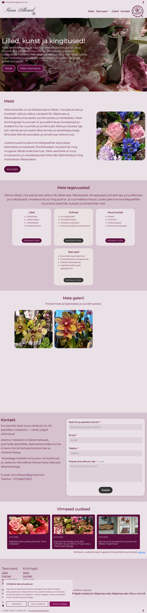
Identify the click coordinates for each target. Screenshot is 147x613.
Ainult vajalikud (38, 604)
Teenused (101, 11)
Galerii (115, 11)
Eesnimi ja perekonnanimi (85, 422)
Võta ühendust (30, 68)
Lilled (5, 572)
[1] (73, 329)
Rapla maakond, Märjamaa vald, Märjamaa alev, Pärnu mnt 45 (108, 593)
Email (73, 435)
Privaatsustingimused (38, 611)
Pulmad (6, 576)
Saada (105, 490)
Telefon (74, 448)
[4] (93, 382)
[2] (113, 329)
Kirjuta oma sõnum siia (86, 461)
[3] (53, 382)
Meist (91, 11)
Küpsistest (16, 604)
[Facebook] (143, 2)
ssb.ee (141, 552)
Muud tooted (9, 579)
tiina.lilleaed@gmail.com (15, 2)
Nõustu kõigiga (60, 604)
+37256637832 (22, 479)
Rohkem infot (32, 240)
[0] (33, 329)
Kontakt (125, 11)
